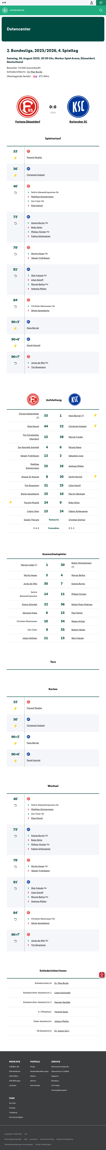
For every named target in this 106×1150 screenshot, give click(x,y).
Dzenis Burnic (38, 223)
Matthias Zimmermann (42, 197)
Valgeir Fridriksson (40, 258)
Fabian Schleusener (41, 236)
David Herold (33, 345)
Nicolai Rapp (75, 447)
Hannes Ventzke (62, 1002)
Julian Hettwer (29, 638)
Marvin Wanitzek (77, 494)
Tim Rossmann (38, 367)
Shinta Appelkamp (40, 311)
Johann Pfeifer (61, 1021)
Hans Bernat (33, 328)
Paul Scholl (77, 613)
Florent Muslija (34, 157)
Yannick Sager (61, 1012)
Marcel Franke (76, 437)
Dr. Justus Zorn (61, 1031)
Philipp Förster (38, 232)
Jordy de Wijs (38, 363)
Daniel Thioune (31, 520)
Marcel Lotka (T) (29, 565)
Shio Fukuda (37, 275)
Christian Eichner (77, 520)
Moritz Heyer (37, 254)
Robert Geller (78, 630)
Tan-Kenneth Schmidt (28, 447)
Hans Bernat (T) (76, 416)
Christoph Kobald (36, 175)
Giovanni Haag (30, 613)
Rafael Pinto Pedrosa (81, 604)
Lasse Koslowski (62, 993)
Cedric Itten (33, 511)
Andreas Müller (39, 289)
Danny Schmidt (29, 604)
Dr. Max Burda (34, 72)
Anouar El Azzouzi (30, 477)
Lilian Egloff (37, 280)
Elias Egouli (37, 205)
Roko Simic (36, 227)
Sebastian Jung (76, 456)
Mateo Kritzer (78, 621)
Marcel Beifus (38, 284)
